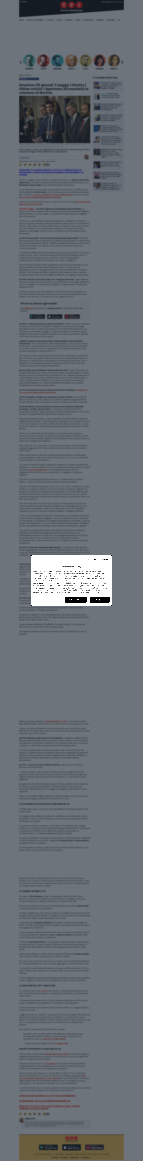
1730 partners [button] (48, 571)
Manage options (75, 600)
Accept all (100, 600)
